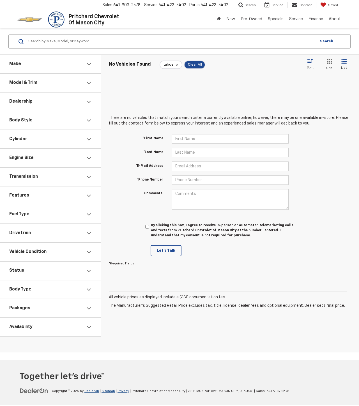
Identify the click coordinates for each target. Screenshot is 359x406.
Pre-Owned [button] (251, 19)
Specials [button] (276, 19)
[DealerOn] (34, 391)
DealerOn (91, 391)
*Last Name (153, 152)
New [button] (230, 19)
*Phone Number (150, 179)
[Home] (219, 19)
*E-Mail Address (149, 166)
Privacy (123, 391)
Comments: (153, 193)
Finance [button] (316, 19)
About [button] (335, 19)
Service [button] (296, 19)
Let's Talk (166, 251)
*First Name (153, 138)
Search (326, 41)
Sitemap (108, 391)
